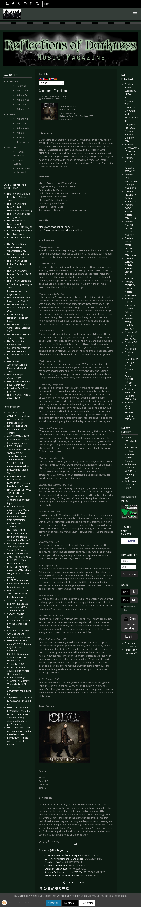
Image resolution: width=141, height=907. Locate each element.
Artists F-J (22, 95)
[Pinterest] (31, 4)
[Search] (37, 4)
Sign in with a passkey (130, 623)
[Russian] (52, 79)
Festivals (21, 85)
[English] (40, 79)
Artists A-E (22, 90)
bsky (46, 3)
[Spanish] (55, 79)
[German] (46, 79)
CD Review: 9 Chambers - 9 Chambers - (73, 858)
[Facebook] (13, 4)
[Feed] (7, 4)
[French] (43, 79)
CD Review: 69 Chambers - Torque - (71, 855)
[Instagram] (25, 4)
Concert (13, 81)
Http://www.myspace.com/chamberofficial (60, 230)
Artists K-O (23, 99)
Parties (12, 147)
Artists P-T (23, 104)
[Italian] (49, 79)
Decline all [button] (70, 902)
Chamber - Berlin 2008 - (65, 865)
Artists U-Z (23, 109)
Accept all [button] (53, 902)
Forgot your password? (131, 644)
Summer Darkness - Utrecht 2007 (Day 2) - (74, 872)
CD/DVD (12, 114)
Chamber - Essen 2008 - (65, 868)
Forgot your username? (131, 651)
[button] (40, 888)
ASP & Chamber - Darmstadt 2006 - (71, 875)
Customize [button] (87, 902)
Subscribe (129, 574)
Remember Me (130, 608)
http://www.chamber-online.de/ (55, 226)
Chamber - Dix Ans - (63, 862)
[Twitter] (18, 4)
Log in (129, 636)
